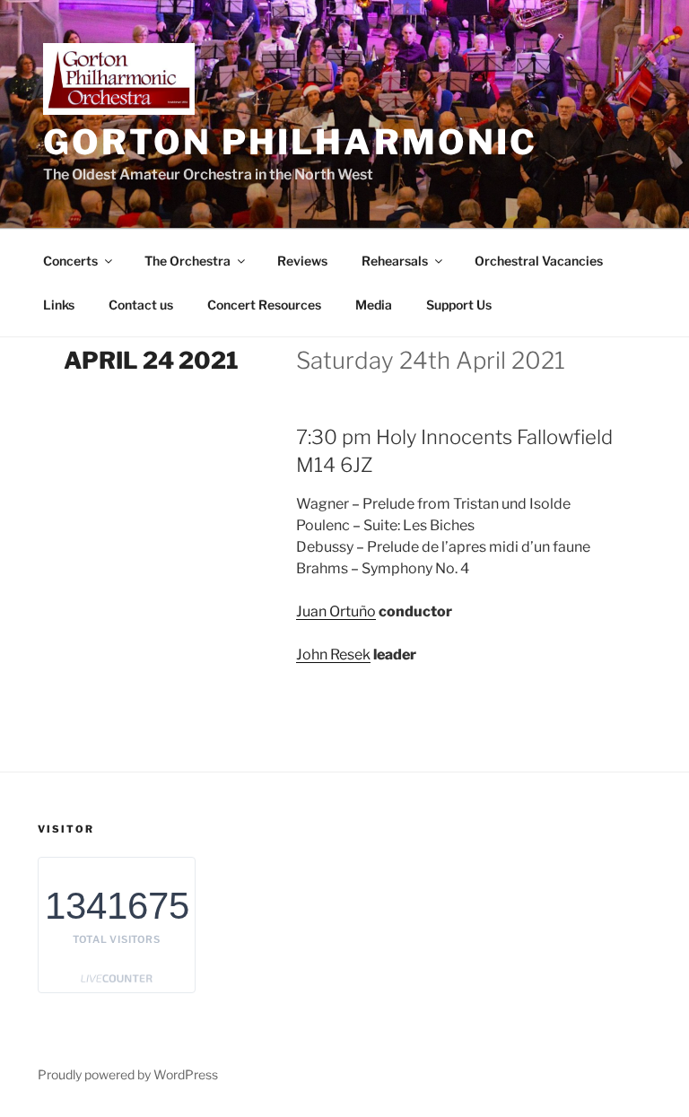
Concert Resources (264, 304)
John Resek (333, 654)
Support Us (459, 304)
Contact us (141, 304)
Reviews (302, 260)
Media (373, 304)
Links (58, 304)
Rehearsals (395, 260)
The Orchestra (187, 260)
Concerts (70, 260)
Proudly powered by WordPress (128, 1074)
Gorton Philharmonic (290, 141)
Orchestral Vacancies (539, 260)
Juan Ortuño (336, 611)
